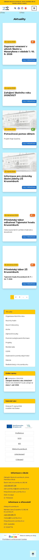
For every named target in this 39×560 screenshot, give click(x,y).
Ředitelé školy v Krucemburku (17, 364)
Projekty (9, 342)
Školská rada (10, 347)
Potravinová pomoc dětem (19, 134)
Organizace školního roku (15, 316)
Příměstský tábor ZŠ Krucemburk (15, 270)
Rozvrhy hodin (11, 321)
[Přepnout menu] (34, 8)
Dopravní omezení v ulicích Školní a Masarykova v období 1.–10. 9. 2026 (19, 50)
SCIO (19, 438)
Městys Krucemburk (19, 449)
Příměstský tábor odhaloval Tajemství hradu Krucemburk (19, 222)
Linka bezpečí (20, 454)
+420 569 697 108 (10, 486)
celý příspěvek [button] (29, 60)
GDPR (8, 351)
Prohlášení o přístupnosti (11, 539)
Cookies (24, 539)
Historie (8, 360)
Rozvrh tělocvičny (12, 325)
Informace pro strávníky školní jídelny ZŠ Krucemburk (18, 179)
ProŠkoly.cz (19, 433)
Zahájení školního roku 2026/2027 (17, 94)
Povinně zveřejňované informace (17, 338)
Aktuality (9, 312)
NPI (19, 444)
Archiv (8, 329)
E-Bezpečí (19, 459)
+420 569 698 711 (10, 515)
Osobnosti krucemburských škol (17, 356)
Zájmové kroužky (12, 334)
